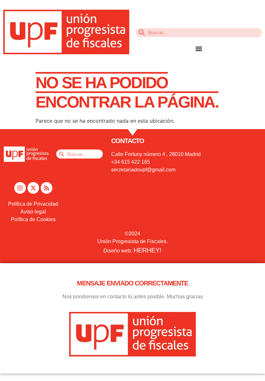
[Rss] (46, 188)
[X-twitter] (33, 188)
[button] (199, 49)
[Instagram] (20, 188)
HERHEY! (147, 250)
